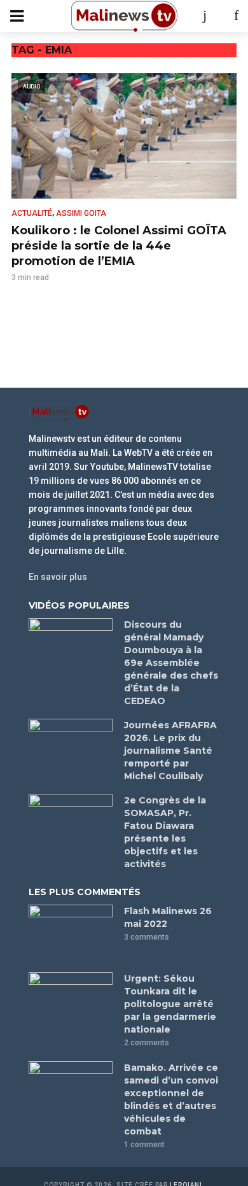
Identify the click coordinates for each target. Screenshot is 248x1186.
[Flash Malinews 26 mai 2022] (71, 933)
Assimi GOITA (81, 213)
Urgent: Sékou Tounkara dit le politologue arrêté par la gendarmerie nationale (170, 1004)
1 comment (144, 1144)
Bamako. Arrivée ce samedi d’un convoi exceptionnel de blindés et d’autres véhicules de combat (171, 1099)
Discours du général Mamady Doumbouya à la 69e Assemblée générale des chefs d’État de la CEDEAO (171, 663)
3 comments (146, 937)
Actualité (31, 213)
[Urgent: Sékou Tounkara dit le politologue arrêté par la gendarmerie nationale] (71, 1000)
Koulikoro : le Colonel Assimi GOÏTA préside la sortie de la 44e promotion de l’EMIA (118, 245)
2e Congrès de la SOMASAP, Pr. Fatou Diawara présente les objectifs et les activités (165, 832)
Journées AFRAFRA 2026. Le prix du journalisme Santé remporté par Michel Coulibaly (170, 750)
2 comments (146, 1042)
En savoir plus (58, 577)
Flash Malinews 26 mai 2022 (168, 917)
